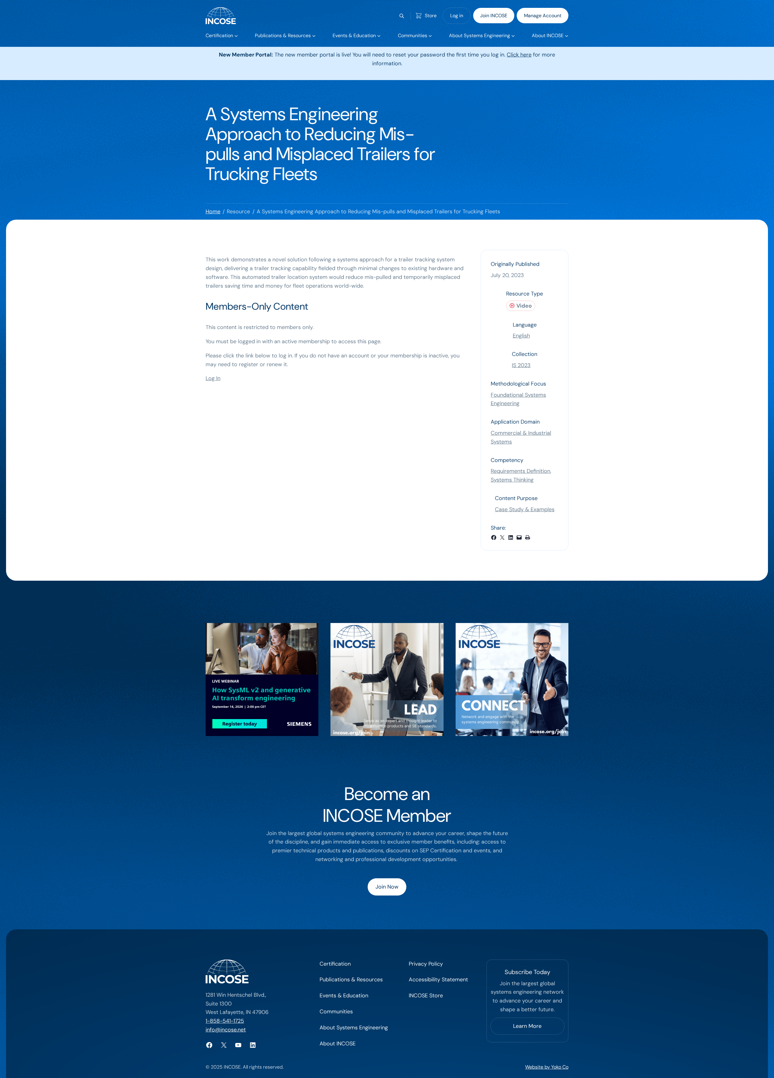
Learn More (527, 1026)
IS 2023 (521, 365)
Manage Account (542, 15)
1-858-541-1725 (225, 1021)
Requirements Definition (520, 471)
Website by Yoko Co (546, 1067)
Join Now (387, 886)
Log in (456, 15)
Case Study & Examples (524, 509)
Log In (213, 378)
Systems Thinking (512, 479)
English (521, 335)
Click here (519, 54)
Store (431, 15)
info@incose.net (226, 1029)
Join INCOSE (493, 15)
